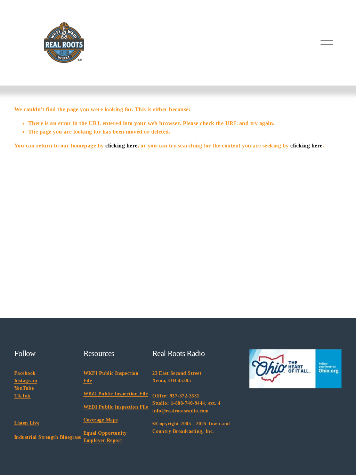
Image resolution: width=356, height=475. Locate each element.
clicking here (121, 145)
